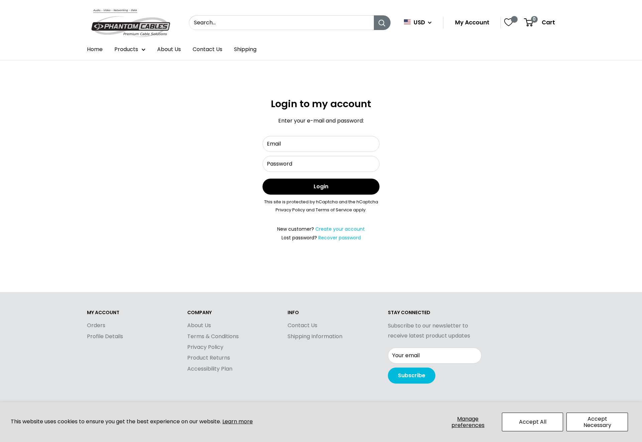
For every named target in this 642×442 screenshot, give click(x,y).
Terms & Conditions (213, 336)
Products (126, 49)
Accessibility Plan (209, 369)
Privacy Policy (290, 210)
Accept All (532, 422)
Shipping (245, 49)
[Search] (382, 22)
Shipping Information (315, 336)
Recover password (339, 237)
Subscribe (411, 375)
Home (95, 49)
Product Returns (208, 358)
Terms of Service (334, 210)
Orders (96, 325)
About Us (169, 49)
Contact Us (207, 49)
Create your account (340, 229)
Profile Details (105, 336)
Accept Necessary (597, 422)
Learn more (237, 421)
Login (321, 186)
